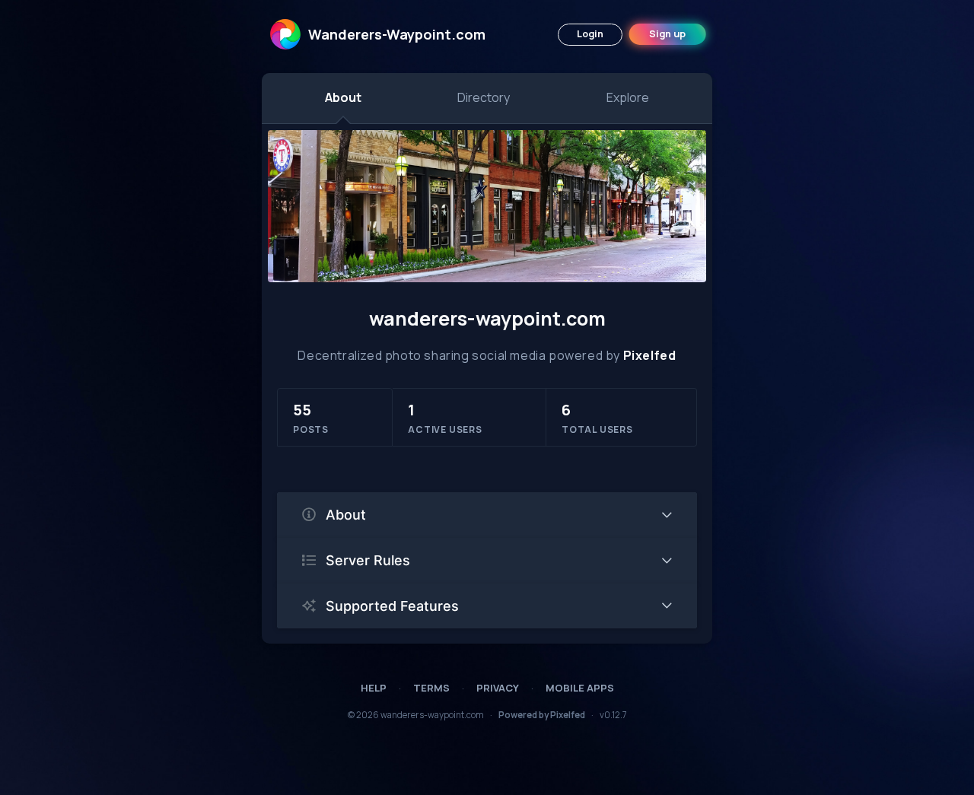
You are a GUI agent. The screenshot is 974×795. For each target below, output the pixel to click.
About (343, 97)
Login (590, 33)
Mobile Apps (580, 688)
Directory (483, 97)
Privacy (497, 688)
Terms (431, 688)
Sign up (667, 33)
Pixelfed (649, 355)
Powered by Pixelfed (541, 714)
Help (374, 688)
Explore (627, 97)
